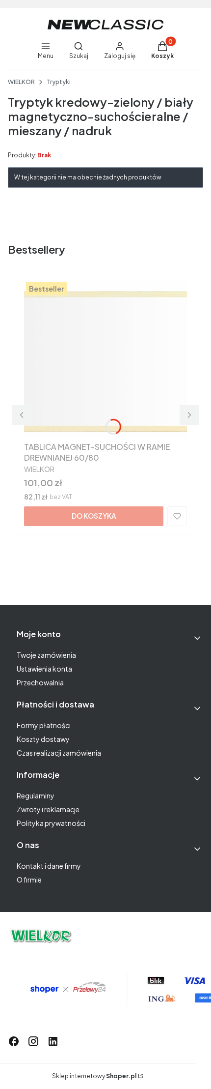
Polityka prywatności (51, 823)
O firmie (29, 879)
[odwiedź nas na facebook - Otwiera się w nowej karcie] (14, 1041)
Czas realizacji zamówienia (59, 752)
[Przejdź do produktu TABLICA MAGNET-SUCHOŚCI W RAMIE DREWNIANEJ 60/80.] (105, 359)
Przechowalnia (40, 682)
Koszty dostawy (43, 739)
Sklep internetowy (94, 1076)
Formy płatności (44, 725)
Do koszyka (94, 515)
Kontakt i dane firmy (49, 865)
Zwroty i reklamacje (48, 809)
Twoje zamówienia (46, 654)
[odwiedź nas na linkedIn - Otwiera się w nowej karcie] (53, 1041)
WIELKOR (21, 82)
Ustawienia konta (44, 668)
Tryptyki (59, 82)
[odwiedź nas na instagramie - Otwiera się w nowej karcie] (33, 1041)
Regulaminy (35, 795)
